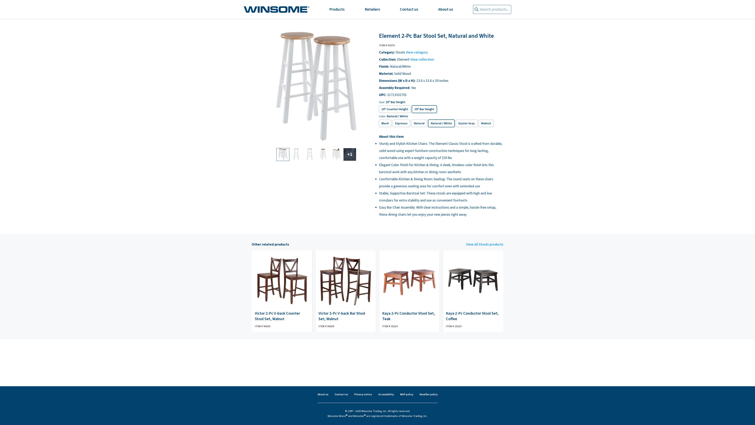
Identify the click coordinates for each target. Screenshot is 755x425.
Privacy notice (363, 394)
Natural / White (441, 123)
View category (417, 52)
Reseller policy (429, 394)
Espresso (401, 123)
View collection (422, 59)
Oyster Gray (466, 123)
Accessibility (386, 394)
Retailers (372, 9)
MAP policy (406, 394)
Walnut (486, 123)
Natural (419, 123)
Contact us (409, 9)
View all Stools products (484, 244)
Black (385, 123)
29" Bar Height (424, 109)
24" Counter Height (394, 109)
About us (445, 9)
